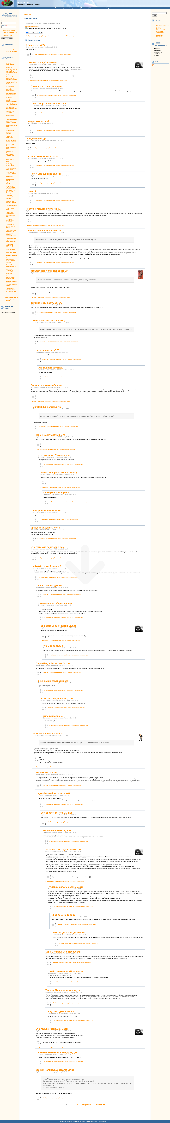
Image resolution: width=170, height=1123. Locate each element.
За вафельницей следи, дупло (58, 625)
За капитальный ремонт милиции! (11, 141)
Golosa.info (23, 2)
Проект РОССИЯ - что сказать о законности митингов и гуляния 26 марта (11, 233)
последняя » (101, 1105)
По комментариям (96, 8)
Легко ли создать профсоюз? (11, 168)
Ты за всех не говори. (63, 915)
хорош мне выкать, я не (57, 830)
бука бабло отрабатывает (53, 681)
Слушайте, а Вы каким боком (53, 663)
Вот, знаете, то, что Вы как (56, 812)
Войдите (28, 36)
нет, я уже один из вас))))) (46, 173)
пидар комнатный (38, 121)
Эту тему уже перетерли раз (47, 547)
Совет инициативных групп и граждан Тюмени (10, 260)
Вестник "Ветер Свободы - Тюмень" (10, 132)
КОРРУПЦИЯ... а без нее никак (10, 164)
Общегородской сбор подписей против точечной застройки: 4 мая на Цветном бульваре (11, 189)
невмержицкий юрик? (56, 492)
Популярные (74, 8)
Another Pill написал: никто (49, 733)
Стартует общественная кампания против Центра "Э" (11, 65)
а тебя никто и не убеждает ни (66, 971)
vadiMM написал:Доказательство (55, 1070)
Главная (27, 15)
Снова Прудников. (11, 255)
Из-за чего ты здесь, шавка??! (63, 849)
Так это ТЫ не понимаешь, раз (63, 990)
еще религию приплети (47, 510)
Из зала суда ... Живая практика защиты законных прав (11, 146)
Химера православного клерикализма (10, 277)
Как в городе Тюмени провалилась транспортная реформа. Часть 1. (11, 154)
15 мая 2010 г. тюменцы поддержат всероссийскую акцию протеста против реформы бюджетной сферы (11, 90)
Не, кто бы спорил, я (48, 772)
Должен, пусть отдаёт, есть (46, 385)
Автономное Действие (159, 36)
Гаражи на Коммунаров (9, 137)
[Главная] (7, 5)
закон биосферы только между (59, 472)
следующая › (87, 1105)
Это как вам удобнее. (50, 367)
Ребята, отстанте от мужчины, (43, 208)
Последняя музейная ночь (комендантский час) (10, 214)
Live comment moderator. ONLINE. (11, 108)
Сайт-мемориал (61, 8)
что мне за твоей (53, 646)
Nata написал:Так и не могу (49, 320)
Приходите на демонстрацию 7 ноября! (11, 226)
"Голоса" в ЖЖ (160, 30)
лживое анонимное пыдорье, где (57, 1052)
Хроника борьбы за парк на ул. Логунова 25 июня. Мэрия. (11, 283)
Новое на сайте (10, 50)
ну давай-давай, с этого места (65, 887)
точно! (32, 191)
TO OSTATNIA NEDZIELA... (10, 112)
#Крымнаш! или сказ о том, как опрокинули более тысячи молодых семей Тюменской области (11, 80)
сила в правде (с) (53, 716)
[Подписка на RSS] (153, 65)
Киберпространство (32, 26)
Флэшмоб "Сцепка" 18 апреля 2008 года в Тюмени (11, 271)
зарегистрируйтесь (39, 36)
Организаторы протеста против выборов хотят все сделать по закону (11, 203)
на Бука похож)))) (36, 138)
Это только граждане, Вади (52, 1029)
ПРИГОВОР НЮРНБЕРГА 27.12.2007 (10, 221)
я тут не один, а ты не (61, 1011)
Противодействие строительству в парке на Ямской (11, 240)
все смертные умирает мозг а (50, 103)
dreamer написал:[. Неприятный (49, 270)
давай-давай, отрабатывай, (54, 793)
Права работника (161, 34)
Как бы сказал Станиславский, (63, 951)
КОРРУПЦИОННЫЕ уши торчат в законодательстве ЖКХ (11, 72)
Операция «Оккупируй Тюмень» (9, 197)
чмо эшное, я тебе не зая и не (55, 603)
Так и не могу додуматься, (46, 303)
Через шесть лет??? (47, 350)
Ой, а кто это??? (35, 45)
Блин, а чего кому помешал (47, 86)
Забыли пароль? (8, 35)
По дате (84, 8)
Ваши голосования (11, 51)
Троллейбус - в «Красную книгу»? (11, 265)
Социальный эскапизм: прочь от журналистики (11, 290)
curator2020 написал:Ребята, (44, 230)
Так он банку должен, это (50, 435)
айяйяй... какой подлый (47, 566)
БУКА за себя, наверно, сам (57, 698)
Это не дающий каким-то (42, 62)
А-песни (158, 28)
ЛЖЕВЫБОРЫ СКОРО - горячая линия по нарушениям (11, 174)
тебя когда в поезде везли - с (70, 932)
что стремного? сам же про (54, 455)
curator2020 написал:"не (47, 407)
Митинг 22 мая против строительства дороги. (10, 181)
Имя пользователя (7, 21)
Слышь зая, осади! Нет (49, 585)
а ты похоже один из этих (43, 156)
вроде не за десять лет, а (45, 527)
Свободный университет (160, 32)
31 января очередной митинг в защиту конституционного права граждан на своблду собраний (11, 101)
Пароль (4, 25)
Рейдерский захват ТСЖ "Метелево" (9, 245)
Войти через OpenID (9, 30)
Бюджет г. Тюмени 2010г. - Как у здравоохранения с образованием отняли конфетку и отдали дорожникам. (11, 124)
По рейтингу (110, 8)
